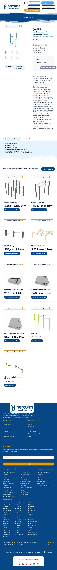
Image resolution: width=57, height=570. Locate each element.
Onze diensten (47, 7)
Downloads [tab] (26, 139)
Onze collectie (33, 7)
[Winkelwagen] (26, 2)
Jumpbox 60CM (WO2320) (14, 333)
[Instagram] (53, 543)
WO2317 (34, 333)
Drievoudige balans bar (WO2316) (12, 378)
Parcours (43, 31)
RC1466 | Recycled (10, 202)
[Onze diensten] (53, 7)
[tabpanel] (28, 148)
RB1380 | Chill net (37, 246)
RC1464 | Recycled (10, 246)
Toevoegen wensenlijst (48, 67)
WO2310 (37, 29)
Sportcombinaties (39, 33)
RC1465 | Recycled (37, 202)
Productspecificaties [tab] (12, 139)
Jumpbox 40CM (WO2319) (40, 290)
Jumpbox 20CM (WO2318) (13, 290)
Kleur (37, 59)
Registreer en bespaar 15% (12, 26)
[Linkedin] (49, 545)
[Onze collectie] (38, 7)
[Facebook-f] (49, 543)
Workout (45, 35)
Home (24, 17)
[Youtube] (51, 543)
